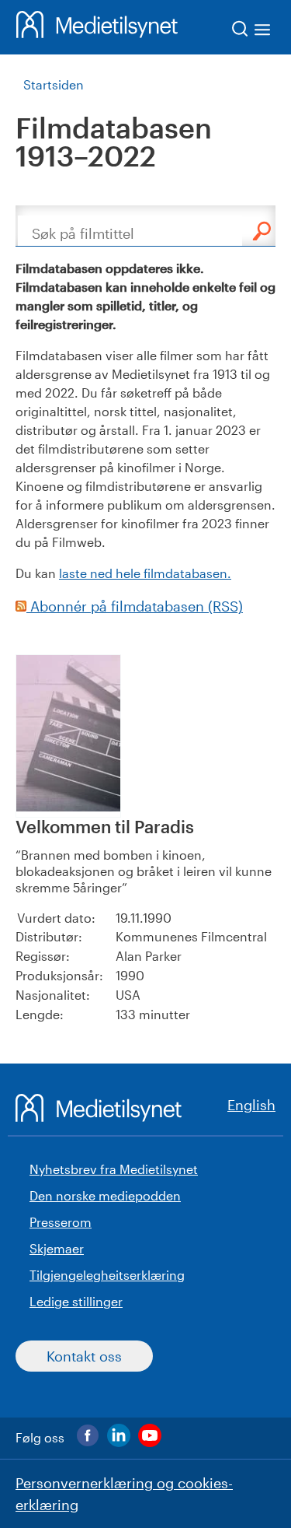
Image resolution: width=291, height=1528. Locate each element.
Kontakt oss (84, 1356)
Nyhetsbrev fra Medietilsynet (113, 1169)
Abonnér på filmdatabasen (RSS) (134, 606)
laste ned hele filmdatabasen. (145, 573)
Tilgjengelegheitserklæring (107, 1274)
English (251, 1104)
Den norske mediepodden (105, 1195)
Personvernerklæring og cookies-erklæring (124, 1493)
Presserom (60, 1221)
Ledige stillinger (76, 1301)
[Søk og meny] (252, 31)
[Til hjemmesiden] (97, 27)
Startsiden (53, 84)
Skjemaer (56, 1248)
